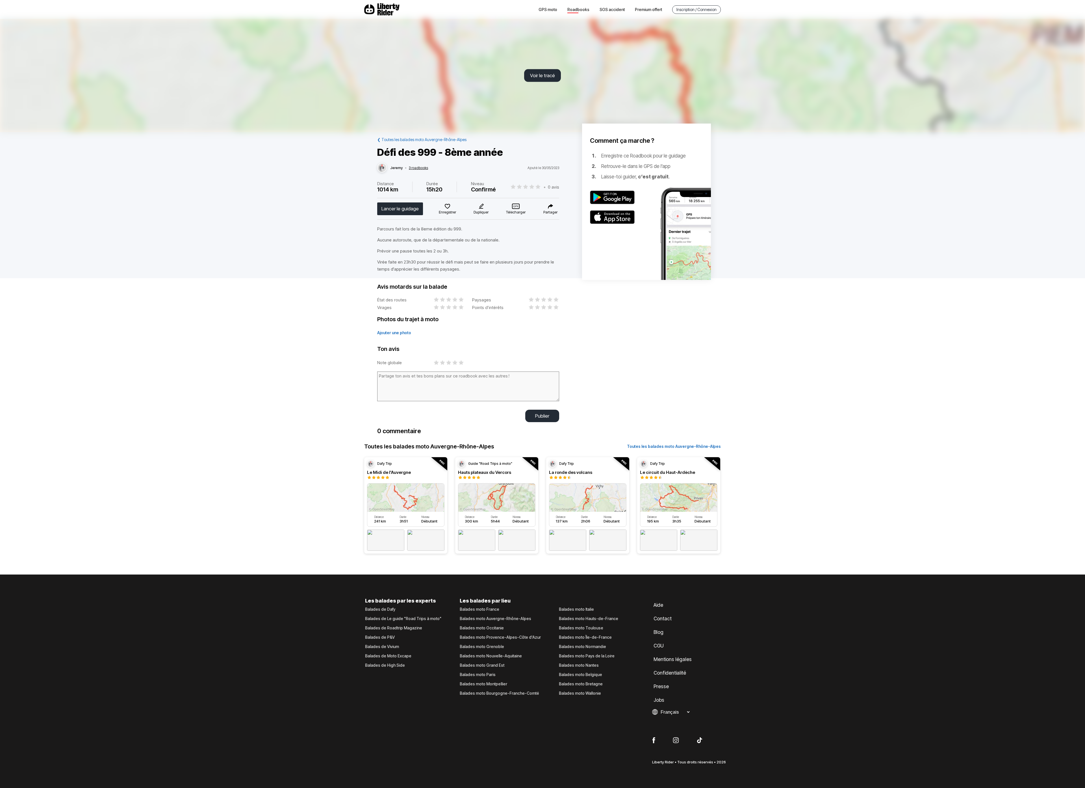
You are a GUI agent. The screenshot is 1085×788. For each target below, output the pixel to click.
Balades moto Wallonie (580, 693)
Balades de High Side (385, 665)
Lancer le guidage (400, 208)
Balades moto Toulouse (581, 628)
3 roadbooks (418, 168)
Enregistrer (447, 212)
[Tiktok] (699, 740)
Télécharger (516, 212)
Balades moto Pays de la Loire (587, 656)
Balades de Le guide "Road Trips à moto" (403, 619)
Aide (658, 605)
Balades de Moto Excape (388, 656)
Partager (550, 212)
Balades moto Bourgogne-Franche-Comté (499, 693)
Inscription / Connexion (696, 9)
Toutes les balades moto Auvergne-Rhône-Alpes (674, 446)
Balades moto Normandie (582, 647)
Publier (542, 416)
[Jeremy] (382, 168)
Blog (658, 632)
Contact (663, 618)
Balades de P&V (380, 637)
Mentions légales (673, 659)
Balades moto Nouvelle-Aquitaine (491, 656)
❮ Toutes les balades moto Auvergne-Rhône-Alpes (421, 139)
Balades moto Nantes (579, 665)
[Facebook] (653, 740)
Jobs (659, 700)
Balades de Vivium (382, 647)
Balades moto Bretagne (581, 684)
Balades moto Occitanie (482, 628)
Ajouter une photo (394, 332)
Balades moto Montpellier (483, 684)
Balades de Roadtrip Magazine (393, 628)
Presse (661, 686)
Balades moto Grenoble (482, 647)
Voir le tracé (542, 75)
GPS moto (548, 9)
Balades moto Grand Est (482, 665)
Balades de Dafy (380, 609)
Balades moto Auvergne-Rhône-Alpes (495, 619)
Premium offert (648, 9)
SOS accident (612, 9)
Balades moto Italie (576, 609)
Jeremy (396, 168)
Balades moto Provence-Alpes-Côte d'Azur (500, 637)
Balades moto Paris (478, 675)
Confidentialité (670, 673)
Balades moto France (479, 609)
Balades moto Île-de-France (585, 637)
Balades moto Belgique (580, 675)
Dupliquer (481, 212)
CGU (659, 646)
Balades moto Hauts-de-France (588, 619)
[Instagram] (676, 740)
